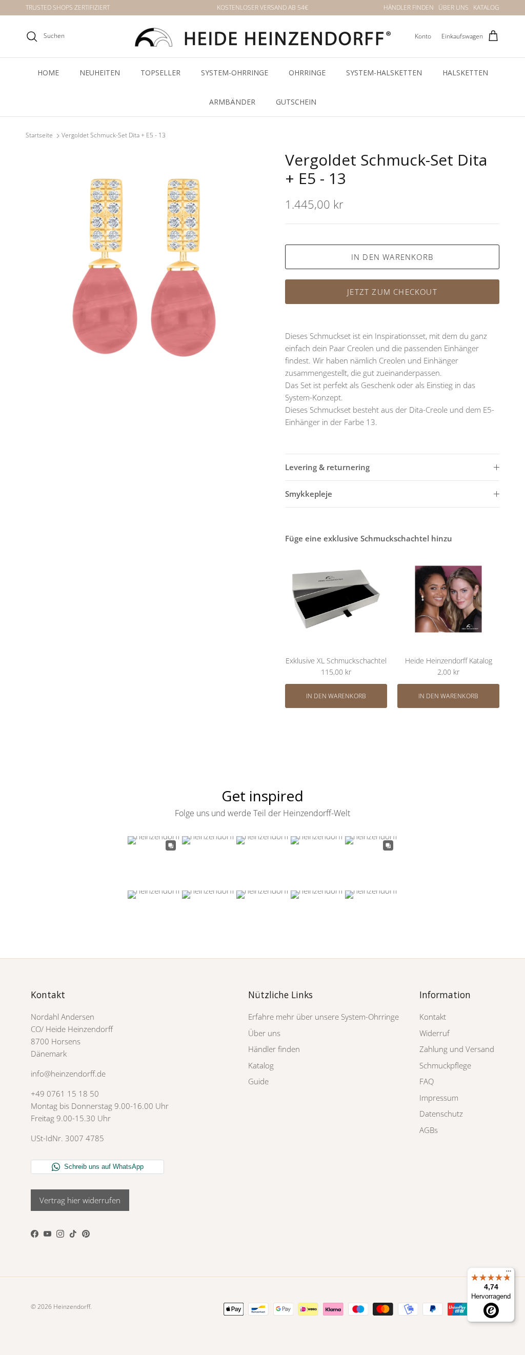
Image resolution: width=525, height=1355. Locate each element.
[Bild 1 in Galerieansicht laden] (144, 269)
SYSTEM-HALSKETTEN (384, 72)
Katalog (261, 1065)
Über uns (264, 1033)
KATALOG (486, 7)
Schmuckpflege (445, 1065)
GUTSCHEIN (296, 102)
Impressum (438, 1098)
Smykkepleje (308, 494)
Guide (258, 1081)
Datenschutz (441, 1113)
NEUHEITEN (99, 72)
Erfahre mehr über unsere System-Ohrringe (323, 1017)
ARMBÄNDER (232, 102)
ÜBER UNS (453, 7)
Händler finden (274, 1049)
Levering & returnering (327, 467)
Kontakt (432, 1017)
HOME (48, 72)
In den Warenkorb (392, 257)
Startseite (39, 135)
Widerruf (434, 1033)
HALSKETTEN (465, 72)
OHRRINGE (307, 72)
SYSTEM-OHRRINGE (234, 72)
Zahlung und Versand (456, 1049)
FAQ (426, 1081)
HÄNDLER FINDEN (408, 7)
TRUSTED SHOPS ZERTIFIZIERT (68, 7)
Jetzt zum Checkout (392, 292)
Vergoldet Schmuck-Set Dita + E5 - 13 (114, 135)
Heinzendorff (71, 1306)
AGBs (428, 1130)
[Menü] (508, 1273)
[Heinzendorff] (262, 36)
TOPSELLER (160, 72)
